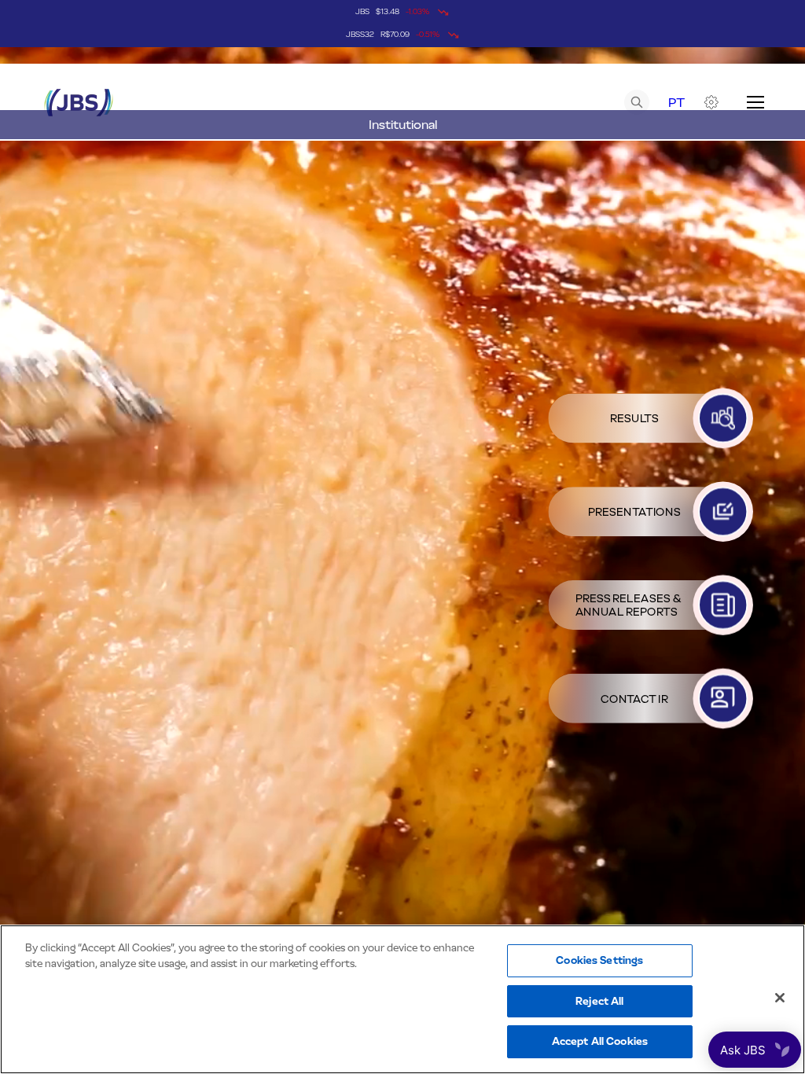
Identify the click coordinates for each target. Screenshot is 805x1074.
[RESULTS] (723, 418)
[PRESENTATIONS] (723, 511)
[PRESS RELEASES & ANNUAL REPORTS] (723, 605)
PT (676, 102)
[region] (402, 999)
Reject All (599, 1001)
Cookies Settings (599, 960)
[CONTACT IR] (723, 698)
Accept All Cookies (600, 1041)
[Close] (780, 997)
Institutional (403, 124)
